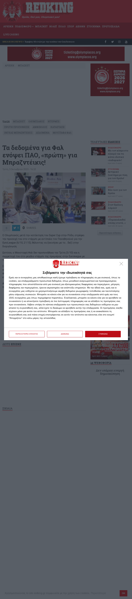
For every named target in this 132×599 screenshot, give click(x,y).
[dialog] (66, 299)
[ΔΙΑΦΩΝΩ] (122, 264)
